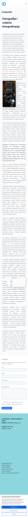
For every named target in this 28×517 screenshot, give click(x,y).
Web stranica (5, 380)
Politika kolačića (6, 465)
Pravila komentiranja (7, 469)
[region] (14, 506)
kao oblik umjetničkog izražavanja (12, 71)
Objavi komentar (7, 408)
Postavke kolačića (14, 510)
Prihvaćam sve (14, 507)
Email (3, 373)
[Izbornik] (25, 3)
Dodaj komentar (6, 386)
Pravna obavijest (6, 471)
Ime (3, 367)
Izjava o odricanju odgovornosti (10, 473)
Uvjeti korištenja (6, 467)
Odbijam (14, 514)
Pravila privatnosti (7, 463)
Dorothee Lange (21, 198)
